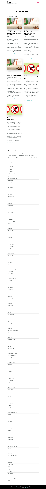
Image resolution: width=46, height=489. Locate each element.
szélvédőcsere (10, 439)
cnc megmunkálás (11, 226)
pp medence (10, 403)
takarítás (9, 448)
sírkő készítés (10, 419)
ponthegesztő (10, 400)
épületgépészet (11, 253)
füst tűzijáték (10, 273)
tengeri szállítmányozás (12, 455)
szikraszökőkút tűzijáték (12, 446)
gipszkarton (10, 280)
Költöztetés (10, 328)
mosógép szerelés (11, 373)
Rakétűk (9, 407)
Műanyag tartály (11, 378)
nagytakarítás (10, 385)
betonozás (10, 210)
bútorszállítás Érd (11, 221)
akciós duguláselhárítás (12, 178)
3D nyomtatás (10, 171)
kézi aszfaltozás (11, 323)
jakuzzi (9, 307)
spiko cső (9, 430)
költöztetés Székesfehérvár (13, 330)
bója (9, 216)
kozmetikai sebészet (11, 339)
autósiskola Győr (11, 196)
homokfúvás (10, 296)
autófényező (10, 187)
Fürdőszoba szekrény (12, 269)
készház (9, 321)
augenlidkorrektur (11, 185)
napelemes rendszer (11, 387)
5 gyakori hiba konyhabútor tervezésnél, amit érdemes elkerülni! (20, 159)
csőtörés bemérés (11, 235)
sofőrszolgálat (10, 428)
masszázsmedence (11, 362)
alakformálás (10, 180)
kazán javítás (10, 316)
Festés (9, 260)
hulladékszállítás (11, 298)
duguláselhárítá (11, 244)
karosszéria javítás (11, 314)
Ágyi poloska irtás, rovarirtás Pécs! (31, 77)
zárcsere (9, 480)
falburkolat (10, 257)
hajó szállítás (10, 287)
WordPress (26, 487)
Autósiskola (10, 194)
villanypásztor (10, 473)
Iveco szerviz (10, 305)
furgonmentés (10, 271)
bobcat (9, 214)
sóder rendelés (11, 425)
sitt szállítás (10, 421)
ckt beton (10, 223)
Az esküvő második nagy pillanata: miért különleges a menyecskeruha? (21, 162)
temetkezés (10, 453)
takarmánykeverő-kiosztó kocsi (13, 450)
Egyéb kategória (11, 251)
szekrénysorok (10, 435)
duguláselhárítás (11, 246)
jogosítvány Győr (11, 310)
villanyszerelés (10, 475)
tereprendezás (10, 457)
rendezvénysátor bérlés (12, 412)
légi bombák (10, 346)
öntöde (9, 396)
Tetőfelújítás (10, 464)
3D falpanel (10, 169)
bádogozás (10, 203)
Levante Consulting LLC (12, 353)
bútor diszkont (10, 219)
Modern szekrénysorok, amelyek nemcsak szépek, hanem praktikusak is (21, 155)
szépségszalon (10, 441)
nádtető (9, 382)
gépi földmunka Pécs (12, 278)
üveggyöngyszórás (11, 471)
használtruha (10, 289)
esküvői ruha (10, 255)
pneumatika (10, 398)
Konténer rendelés (11, 332)
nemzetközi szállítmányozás (13, 394)
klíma (9, 326)
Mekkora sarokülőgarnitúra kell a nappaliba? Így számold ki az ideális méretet (22, 157)
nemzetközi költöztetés (12, 391)
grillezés (9, 282)
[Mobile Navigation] (38, 2)
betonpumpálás (11, 212)
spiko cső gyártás (11, 432)
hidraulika (10, 294)
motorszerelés (10, 376)
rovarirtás (9, 30)
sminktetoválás (11, 423)
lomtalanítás (10, 357)
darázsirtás (10, 237)
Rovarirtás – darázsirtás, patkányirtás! (13, 118)
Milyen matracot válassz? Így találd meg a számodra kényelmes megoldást (22, 153)
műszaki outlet (10, 380)
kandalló (9, 312)
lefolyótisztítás (10, 344)
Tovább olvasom (10, 54)
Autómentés (10, 189)
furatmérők (10, 266)
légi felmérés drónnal (12, 348)
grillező (9, 285)
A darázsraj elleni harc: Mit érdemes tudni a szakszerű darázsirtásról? (14, 33)
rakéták (9, 405)
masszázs (9, 360)
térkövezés (10, 462)
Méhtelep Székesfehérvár (12, 366)
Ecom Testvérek (11, 248)
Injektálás (10, 301)
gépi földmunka (11, 276)
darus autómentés (11, 242)
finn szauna (10, 262)
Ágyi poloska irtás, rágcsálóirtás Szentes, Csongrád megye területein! (14, 74)
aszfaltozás (10, 182)
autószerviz (10, 201)
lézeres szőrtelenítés (12, 355)
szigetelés (10, 444)
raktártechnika (10, 410)
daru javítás (10, 239)
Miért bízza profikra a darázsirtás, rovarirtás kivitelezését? (29, 33)
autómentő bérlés (11, 192)
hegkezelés (10, 291)
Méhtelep (10, 364)
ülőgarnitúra (10, 469)
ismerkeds (10, 303)
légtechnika (10, 351)
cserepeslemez (10, 230)
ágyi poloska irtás (11, 176)
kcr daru (9, 319)
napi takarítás (10, 389)
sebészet (9, 416)
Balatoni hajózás (11, 205)
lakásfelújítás (10, 341)
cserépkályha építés (11, 232)
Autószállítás (10, 198)
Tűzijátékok (10, 466)
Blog (9, 2)
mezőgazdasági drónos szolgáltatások (15, 369)
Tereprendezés (11, 460)
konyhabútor (10, 335)
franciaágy (10, 264)
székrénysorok (10, 437)
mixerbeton (10, 371)
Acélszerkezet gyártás (12, 173)
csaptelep (10, 228)
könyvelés (10, 337)
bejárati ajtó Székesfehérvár (13, 207)
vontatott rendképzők (12, 478)
